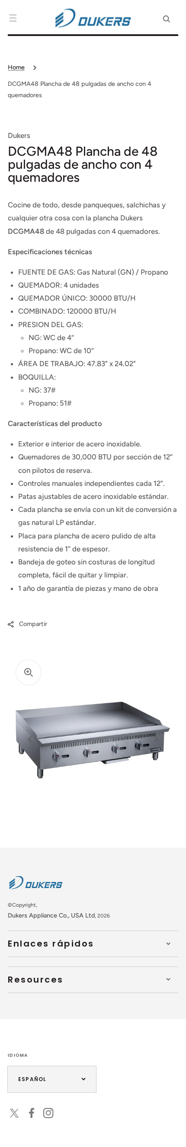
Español (32, 1079)
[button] (13, 18)
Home (16, 67)
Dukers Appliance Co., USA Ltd (51, 915)
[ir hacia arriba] (172, 1133)
